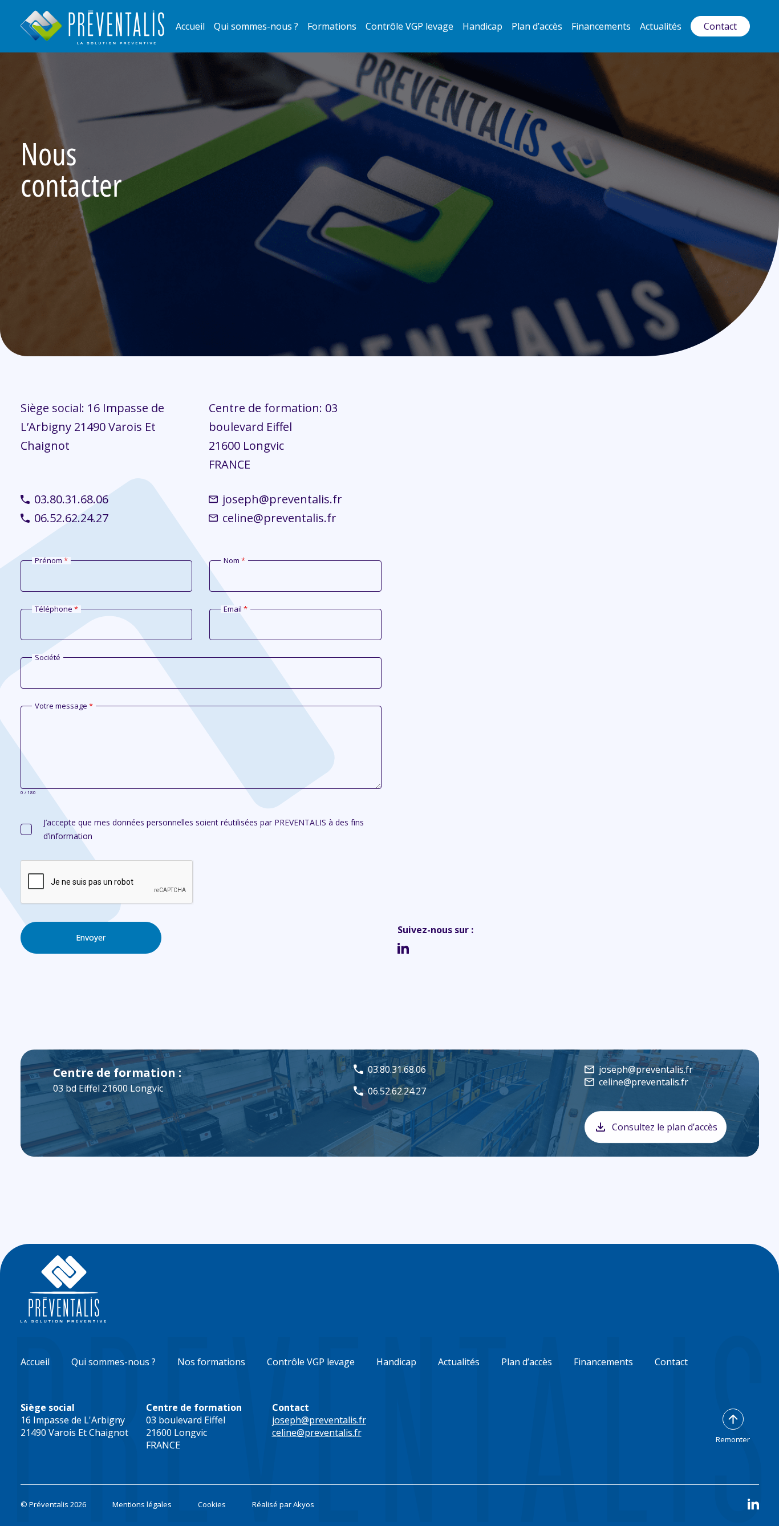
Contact (720, 26)
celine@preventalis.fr (279, 518)
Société (47, 657)
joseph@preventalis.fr (282, 499)
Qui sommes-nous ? (256, 26)
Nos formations (211, 1362)
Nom (234, 560)
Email (236, 609)
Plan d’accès (537, 26)
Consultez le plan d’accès (664, 1127)
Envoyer (91, 937)
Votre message (64, 706)
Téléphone (56, 609)
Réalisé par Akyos (283, 1504)
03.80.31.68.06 (71, 499)
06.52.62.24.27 (71, 518)
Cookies (212, 1504)
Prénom (51, 560)
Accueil (190, 26)
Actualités (660, 26)
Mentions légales (142, 1504)
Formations (331, 26)
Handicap (482, 26)
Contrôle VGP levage (409, 26)
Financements (601, 26)
